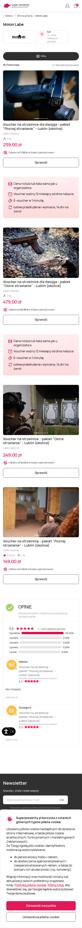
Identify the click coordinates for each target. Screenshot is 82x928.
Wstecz (9, 15)
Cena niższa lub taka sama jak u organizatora (35, 186)
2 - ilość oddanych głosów (52, 38)
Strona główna (25, 15)
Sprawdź (41, 162)
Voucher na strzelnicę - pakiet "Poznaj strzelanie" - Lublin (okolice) (37, 671)
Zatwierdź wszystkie (41, 906)
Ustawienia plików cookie (41, 917)
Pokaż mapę (12, 65)
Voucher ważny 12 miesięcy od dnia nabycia (44, 194)
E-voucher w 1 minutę (28, 200)
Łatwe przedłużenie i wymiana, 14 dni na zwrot (41, 209)
